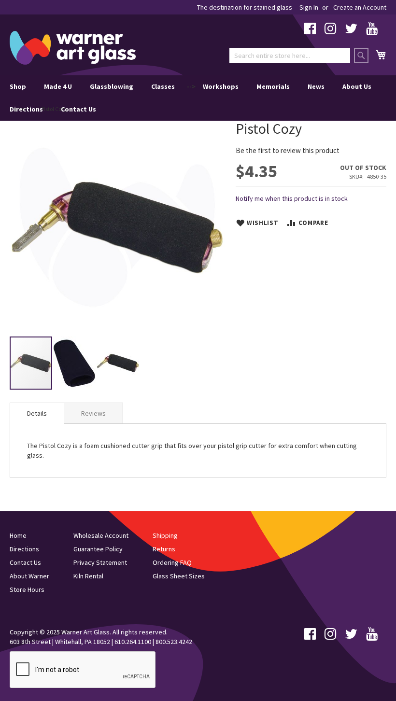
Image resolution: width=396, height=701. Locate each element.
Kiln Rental (88, 576)
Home (18, 535)
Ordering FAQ (172, 562)
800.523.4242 (174, 641)
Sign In (308, 7)
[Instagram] (330, 31)
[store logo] (73, 47)
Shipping (165, 535)
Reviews (93, 413)
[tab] (37, 413)
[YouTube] (372, 31)
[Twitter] (351, 31)
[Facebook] (310, 31)
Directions (26, 109)
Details (37, 413)
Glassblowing (111, 86)
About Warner (29, 576)
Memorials (273, 86)
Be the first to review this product (287, 150)
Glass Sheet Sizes (179, 576)
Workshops (221, 86)
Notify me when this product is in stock (292, 198)
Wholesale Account (100, 535)
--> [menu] (190, 97)
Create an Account (359, 7)
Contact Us (78, 109)
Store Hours (27, 589)
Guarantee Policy (98, 549)
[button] (75, 363)
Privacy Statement (100, 562)
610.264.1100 (132, 641)
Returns (164, 549)
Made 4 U (58, 86)
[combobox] (289, 55)
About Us (356, 86)
